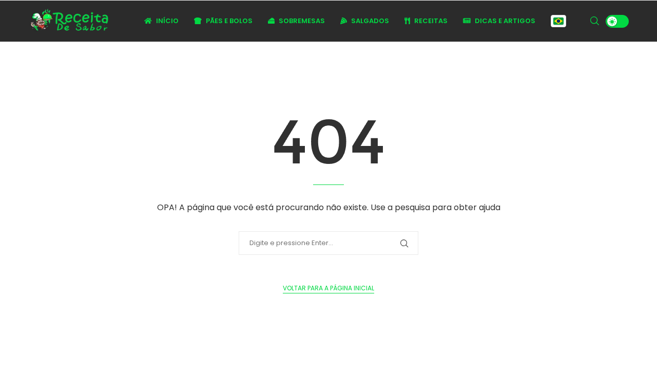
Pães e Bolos (228, 21)
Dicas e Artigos (504, 21)
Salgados (369, 21)
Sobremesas (301, 21)
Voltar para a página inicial (328, 288)
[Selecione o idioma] (558, 21)
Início (166, 21)
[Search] (594, 21)
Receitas (430, 21)
